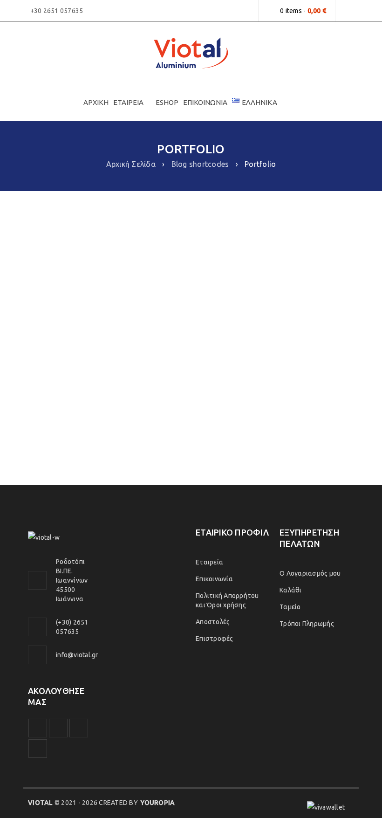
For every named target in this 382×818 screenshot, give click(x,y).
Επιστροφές (214, 638)
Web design (127, 271)
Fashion (256, 355)
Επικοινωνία (214, 579)
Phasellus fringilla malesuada (277, 253)
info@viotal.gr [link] (77, 655)
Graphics (92, 355)
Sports (120, 355)
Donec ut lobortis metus (105, 253)
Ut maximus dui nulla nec (105, 422)
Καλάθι (291, 590)
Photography (84, 271)
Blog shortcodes (200, 164)
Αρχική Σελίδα (131, 164)
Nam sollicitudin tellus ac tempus (277, 422)
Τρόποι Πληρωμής (307, 623)
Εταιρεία (209, 562)
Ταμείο (290, 607)
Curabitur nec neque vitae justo (105, 338)
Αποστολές (213, 622)
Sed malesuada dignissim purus (277, 338)
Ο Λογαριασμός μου (310, 573)
